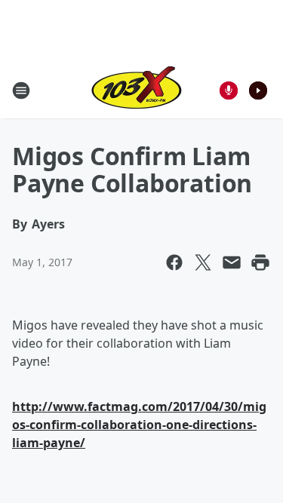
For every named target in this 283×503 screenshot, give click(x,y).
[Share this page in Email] (231, 262)
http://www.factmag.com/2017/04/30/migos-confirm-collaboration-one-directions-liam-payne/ (139, 424)
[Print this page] (260, 262)
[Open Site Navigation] (21, 90)
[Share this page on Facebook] (174, 262)
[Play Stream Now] (258, 90)
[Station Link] (136, 90)
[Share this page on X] (203, 262)
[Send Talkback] (229, 90)
